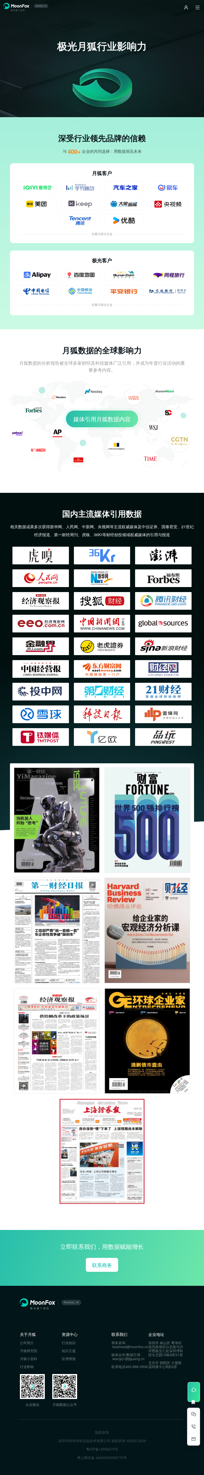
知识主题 (69, 1350)
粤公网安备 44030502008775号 (102, 1457)
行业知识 (69, 1342)
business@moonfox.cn (130, 1346)
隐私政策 (102, 1432)
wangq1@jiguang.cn (128, 1358)
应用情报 (69, 1358)
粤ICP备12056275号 (102, 1449)
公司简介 (27, 1342)
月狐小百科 (28, 1358)
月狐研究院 (28, 1350)
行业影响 (27, 1366)
